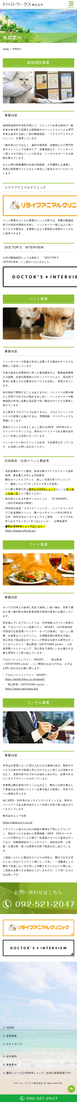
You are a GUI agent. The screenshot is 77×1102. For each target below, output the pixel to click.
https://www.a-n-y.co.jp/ (18, 822)
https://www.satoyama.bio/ (21, 688)
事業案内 (11, 1064)
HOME (10, 1027)
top (71, 1089)
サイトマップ (14, 1044)
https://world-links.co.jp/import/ (25, 679)
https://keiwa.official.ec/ (20, 530)
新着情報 (11, 1035)
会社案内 (11, 1056)
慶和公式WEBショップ (42, 489)
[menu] (71, 3)
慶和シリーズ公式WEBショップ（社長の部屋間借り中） (39, 1073)
